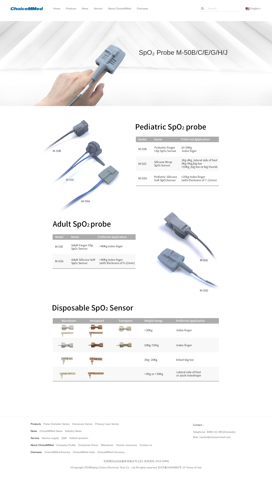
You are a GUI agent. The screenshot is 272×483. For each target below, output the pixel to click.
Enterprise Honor (88, 445)
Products (36, 423)
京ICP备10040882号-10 (171, 467)
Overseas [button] (142, 8)
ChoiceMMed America (57, 452)
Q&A (64, 438)
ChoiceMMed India (84, 452)
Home (56, 8)
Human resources (126, 445)
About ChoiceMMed (42, 445)
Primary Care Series (107, 423)
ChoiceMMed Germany (111, 452)
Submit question (78, 438)
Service (35, 438)
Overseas (36, 452)
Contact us (146, 445)
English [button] (254, 8)
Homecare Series (82, 423)
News (34, 431)
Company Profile (66, 445)
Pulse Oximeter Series (56, 423)
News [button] (85, 8)
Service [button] (98, 8)
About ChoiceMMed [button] (119, 8)
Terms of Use (194, 467)
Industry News (73, 431)
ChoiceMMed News (51, 431)
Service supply (50, 438)
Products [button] (71, 8)
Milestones (107, 445)
